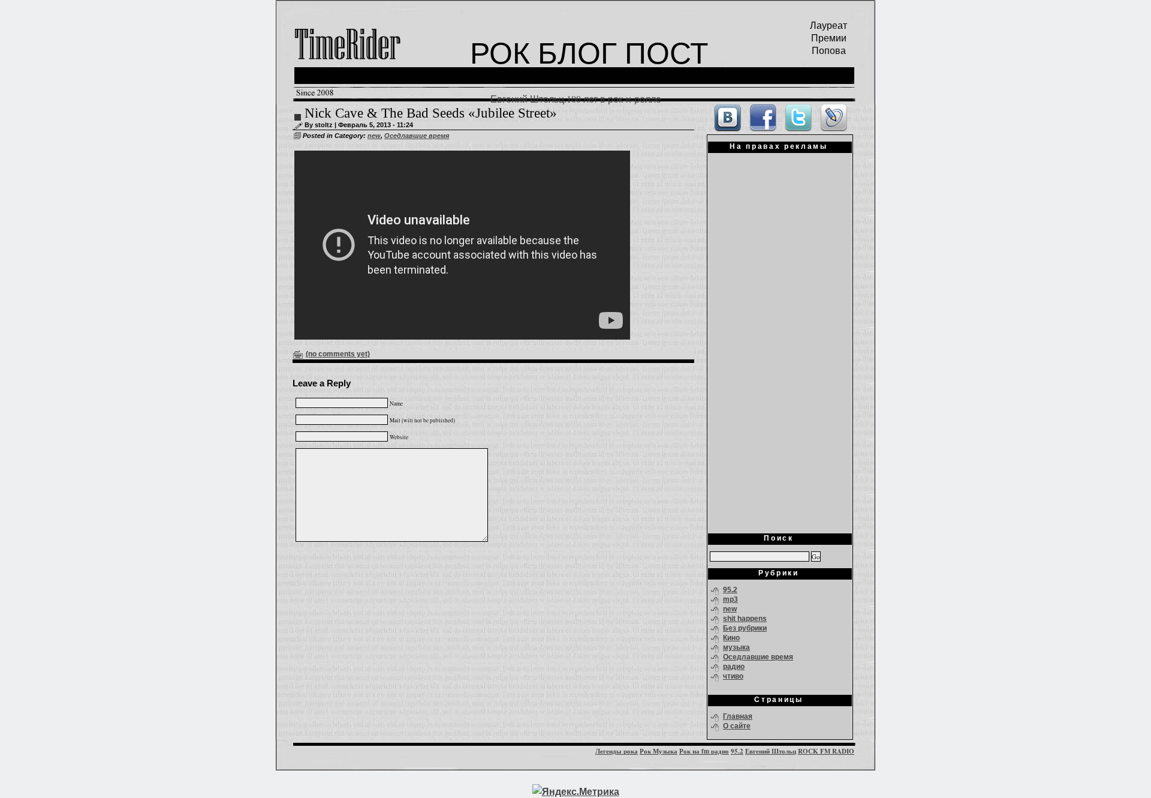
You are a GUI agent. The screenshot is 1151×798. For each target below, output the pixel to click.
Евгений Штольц (770, 751)
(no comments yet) (338, 354)
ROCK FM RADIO (826, 751)
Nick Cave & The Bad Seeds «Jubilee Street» (431, 113)
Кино (731, 638)
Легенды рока (616, 751)
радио (734, 666)
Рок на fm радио (704, 751)
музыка (736, 647)
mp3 (730, 599)
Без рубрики (745, 628)
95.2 (730, 590)
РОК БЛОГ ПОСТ (589, 52)
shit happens (745, 618)
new (374, 135)
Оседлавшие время (416, 135)
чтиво (733, 676)
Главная (737, 716)
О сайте (737, 726)
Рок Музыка (658, 751)
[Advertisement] (780, 339)
